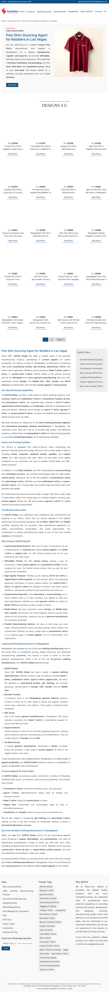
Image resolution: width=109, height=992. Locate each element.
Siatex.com (90, 886)
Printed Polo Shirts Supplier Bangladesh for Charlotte (40, 192)
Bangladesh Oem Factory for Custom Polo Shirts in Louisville (40, 323)
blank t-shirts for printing (50, 950)
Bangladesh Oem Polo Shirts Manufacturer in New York (96, 279)
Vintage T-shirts (46, 910)
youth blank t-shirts (48, 934)
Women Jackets (46, 886)
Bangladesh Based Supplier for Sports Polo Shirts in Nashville (96, 236)
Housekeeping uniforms (49, 902)
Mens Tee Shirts (46, 930)
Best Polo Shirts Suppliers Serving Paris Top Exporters (96, 149)
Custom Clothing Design (49, 965)
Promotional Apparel (48, 958)
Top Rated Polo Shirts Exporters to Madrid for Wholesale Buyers (40, 149)
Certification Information (91, 368)
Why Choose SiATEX (12, 887)
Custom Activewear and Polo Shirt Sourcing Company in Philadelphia (13, 236)
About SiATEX (86, 11)
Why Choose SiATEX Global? (93, 373)
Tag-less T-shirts (47, 969)
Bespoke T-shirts (47, 890)
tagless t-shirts (48, 906)
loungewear (60, 910)
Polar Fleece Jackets (48, 898)
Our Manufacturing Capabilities (94, 359)
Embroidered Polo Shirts (50, 962)
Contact (98, 11)
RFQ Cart (7, 919)
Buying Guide (60, 11)
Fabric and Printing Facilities (92, 364)
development (101, 907)
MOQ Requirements (12, 907)
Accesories (8, 928)
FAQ (4, 915)
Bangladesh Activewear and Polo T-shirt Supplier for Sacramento (13, 323)
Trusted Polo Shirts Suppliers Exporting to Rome (13, 149)
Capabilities (73, 11)
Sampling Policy (10, 903)
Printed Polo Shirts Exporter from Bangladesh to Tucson (13, 279)
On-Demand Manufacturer (15, 899)
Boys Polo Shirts (46, 894)
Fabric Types (8, 924)
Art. (13, 143)
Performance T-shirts (48, 914)
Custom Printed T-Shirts (49, 946)
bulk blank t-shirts (47, 918)
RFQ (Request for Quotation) (16, 911)
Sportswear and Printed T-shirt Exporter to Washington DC (68, 323)
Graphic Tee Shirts (47, 926)
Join (6, 948)
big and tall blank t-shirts (50, 922)
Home (22, 11)
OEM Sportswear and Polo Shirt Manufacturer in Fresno (96, 323)
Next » (60, 339)
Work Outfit (44, 954)
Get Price (12, 85)
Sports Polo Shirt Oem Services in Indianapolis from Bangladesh (96, 192)
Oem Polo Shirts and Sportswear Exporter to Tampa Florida (68, 236)
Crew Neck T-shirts (48, 942)
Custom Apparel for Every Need (94, 382)
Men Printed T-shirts (60, 954)
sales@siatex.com (101, 1)
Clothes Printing (10, 932)
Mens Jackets (45, 938)
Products (31, 12)
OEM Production (44, 12)
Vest (65, 950)
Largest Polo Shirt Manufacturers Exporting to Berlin (68, 149)
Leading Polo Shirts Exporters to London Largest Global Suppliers (13, 192)
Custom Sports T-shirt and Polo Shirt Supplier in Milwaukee (68, 279)
